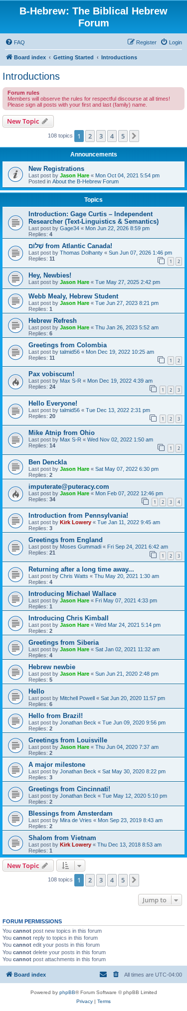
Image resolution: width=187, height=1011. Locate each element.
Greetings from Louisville (67, 740)
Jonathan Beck (78, 722)
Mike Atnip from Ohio (61, 432)
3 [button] (101, 136)
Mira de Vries (76, 820)
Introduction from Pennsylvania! (78, 515)
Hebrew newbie (51, 667)
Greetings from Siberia (63, 642)
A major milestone (56, 764)
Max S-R (70, 381)
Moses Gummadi (80, 547)
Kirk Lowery (75, 522)
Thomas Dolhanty (81, 253)
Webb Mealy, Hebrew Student (73, 296)
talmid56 (70, 352)
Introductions (31, 76)
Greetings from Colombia (67, 345)
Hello (36, 691)
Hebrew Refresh (52, 320)
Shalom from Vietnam (62, 838)
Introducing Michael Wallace (72, 593)
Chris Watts (74, 576)
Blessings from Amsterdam (70, 813)
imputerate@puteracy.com (68, 486)
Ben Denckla (47, 462)
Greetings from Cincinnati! (69, 789)
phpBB (67, 992)
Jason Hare (74, 175)
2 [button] (90, 136)
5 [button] (123, 136)
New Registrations (56, 168)
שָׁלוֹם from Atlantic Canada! (70, 246)
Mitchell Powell (77, 698)
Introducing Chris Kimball (68, 618)
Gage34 (69, 228)
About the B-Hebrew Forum (85, 181)
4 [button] (112, 136)
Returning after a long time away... (81, 569)
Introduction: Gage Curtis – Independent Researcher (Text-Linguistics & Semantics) (93, 217)
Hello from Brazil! (55, 716)
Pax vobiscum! (51, 374)
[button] (134, 136)
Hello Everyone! (52, 403)
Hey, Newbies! (49, 275)
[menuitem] (15, 42)
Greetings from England (65, 540)
